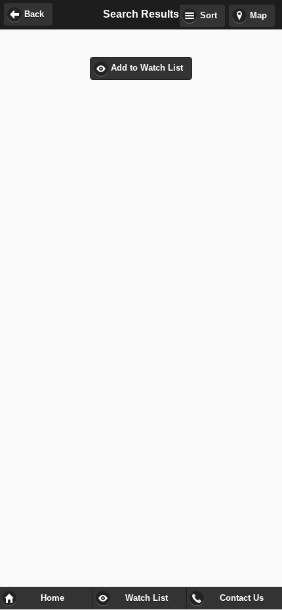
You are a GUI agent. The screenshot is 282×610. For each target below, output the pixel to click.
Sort (208, 15)
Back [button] (34, 14)
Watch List (146, 598)
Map (258, 15)
